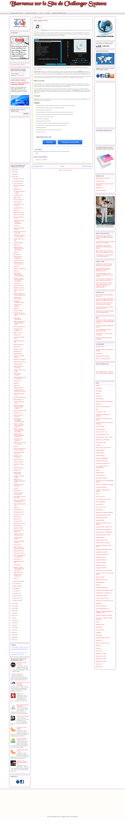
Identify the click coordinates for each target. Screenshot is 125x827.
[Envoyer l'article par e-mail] (37, 153)
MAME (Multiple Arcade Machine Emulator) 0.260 (19, 323)
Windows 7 (98, 645)
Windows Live (99, 651)
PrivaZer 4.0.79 (16, 346)
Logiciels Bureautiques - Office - (103, 534)
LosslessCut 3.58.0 (17, 521)
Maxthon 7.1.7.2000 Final (19, 268)
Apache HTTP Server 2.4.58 (19, 410)
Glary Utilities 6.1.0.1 (18, 195)
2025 (13, 172)
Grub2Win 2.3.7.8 (17, 413)
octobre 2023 (17, 183)
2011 (13, 630)
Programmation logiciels (101, 595)
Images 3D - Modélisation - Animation (105, 484)
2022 (13, 603)
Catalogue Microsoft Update (31, 13)
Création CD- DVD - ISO (101, 432)
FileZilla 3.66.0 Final (17, 364)
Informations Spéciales (101, 487)
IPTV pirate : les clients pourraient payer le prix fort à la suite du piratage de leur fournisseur (105, 322)
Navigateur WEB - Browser (102, 587)
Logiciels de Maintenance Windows (104, 549)
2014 (13, 622)
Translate (21, 75)
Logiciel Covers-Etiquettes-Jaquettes (104, 512)
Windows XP (99, 664)
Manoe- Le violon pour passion (103, 358)
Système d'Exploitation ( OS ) (103, 608)
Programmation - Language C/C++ (104, 593)
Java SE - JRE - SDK (100, 496)
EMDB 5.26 (16, 210)
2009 (13, 635)
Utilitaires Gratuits (100, 624)
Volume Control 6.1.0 (18, 459)
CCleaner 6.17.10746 (18, 462)
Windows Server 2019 (101, 661)
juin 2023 (16, 588)
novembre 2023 (17, 181)
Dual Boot (98, 445)
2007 (13, 639)
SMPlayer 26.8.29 (100, 181)
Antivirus (98, 393)
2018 (13, 613)
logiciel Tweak (99, 666)
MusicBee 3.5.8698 (17, 310)
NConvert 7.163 (17, 516)
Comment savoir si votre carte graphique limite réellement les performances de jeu (103, 269)
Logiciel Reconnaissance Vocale (103, 515)
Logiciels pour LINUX (100, 557)
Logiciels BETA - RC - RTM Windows (104, 532)
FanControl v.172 (17, 545)
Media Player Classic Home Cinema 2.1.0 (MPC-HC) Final (18, 249)
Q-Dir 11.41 (16, 578)
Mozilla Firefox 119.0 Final (19, 361)
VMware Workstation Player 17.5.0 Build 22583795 (18, 407)
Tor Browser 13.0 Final (18, 553)
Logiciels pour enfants (101, 567)
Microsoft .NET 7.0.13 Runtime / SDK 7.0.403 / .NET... (19, 314)
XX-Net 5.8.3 (16, 308)
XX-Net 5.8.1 (16, 507)
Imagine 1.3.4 (16, 266)
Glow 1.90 (15, 446)
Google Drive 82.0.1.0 (18, 572)
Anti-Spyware (99, 391)
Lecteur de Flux (99, 504)
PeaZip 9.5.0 (16, 383)
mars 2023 (16, 595)
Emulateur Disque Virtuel (101, 460)
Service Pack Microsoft (101, 606)
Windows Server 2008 (101, 653)
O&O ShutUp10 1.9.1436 (19, 326)
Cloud (97, 409)
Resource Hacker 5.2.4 (18, 199)
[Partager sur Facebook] (39, 149)
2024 (13, 174)
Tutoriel (97, 622)
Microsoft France (100, 346)
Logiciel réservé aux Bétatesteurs (103, 529)
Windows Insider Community (16, 13)
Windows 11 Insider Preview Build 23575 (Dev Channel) (18, 280)
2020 (13, 608)
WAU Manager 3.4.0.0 (18, 512)
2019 (13, 610)
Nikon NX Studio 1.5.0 (18, 399)
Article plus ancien (86, 166)
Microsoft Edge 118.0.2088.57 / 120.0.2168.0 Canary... (18, 420)
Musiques (98, 585)
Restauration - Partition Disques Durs (104, 600)
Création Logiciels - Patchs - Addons (104, 437)
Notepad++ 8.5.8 (17, 470)
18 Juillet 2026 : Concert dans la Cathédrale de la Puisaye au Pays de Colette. (104, 247)
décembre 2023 (17, 178)
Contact (41, 13)
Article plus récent (38, 166)
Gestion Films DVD (100, 475)
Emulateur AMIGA (100, 450)
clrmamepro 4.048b (17, 242)
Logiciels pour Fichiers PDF (102, 554)
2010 (13, 632)
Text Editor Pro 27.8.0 (18, 514)
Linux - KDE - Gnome (101, 507)
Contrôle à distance (100, 429)
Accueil (62, 166)
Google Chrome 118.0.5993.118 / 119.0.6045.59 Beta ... (18, 275)
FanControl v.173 (17, 283)
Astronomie (98, 396)
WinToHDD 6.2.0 (17, 335)
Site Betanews (99, 353)
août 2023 (16, 583)
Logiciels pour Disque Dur (102, 552)
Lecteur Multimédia (41, 151)
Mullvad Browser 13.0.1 (18, 288)
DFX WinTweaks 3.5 (17, 525)
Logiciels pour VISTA (100, 565)
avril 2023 (16, 593)
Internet (98, 494)
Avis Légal (47, 13)
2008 (13, 637)
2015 (13, 620)
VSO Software (99, 627)
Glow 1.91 (15, 252)
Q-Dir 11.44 (16, 225)
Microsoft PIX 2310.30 (18, 214)
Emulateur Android (100, 455)
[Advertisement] (20, 140)
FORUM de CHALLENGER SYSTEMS (58, 13)
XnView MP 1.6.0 (17, 559)
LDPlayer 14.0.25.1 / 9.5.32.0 (102, 178)
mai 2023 (16, 591)
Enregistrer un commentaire (41, 159)
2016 (13, 618)
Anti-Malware (99, 388)
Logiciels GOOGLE (100, 537)
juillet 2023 (16, 586)
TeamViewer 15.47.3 (18, 349)
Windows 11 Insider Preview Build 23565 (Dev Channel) (18, 569)
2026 (13, 169)
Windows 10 (99, 640)
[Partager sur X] (38, 149)
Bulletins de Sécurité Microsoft (103, 406)
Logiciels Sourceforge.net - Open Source (53, 151)
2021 (13, 606)
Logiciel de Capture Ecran (102, 517)
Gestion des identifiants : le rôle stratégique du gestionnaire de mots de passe (104, 275)
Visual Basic (98, 632)
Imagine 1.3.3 (16, 385)
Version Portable (65, 151)
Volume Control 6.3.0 (18, 344)
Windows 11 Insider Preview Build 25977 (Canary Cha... (18, 425)
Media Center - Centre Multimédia (104, 570)
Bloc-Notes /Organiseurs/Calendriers (104, 401)
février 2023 (17, 598)
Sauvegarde (98, 603)
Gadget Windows (100, 472)
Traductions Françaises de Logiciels (104, 615)
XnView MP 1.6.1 (17, 519)
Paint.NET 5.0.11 (17, 565)
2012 (13, 627)
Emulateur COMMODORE (102, 458)
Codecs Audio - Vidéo (101, 412)
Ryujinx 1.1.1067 (17, 197)
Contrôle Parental (100, 426)
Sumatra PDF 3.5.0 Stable (19, 359)
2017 (13, 615)
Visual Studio (99, 635)
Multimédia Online (100, 582)
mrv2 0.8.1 (15, 488)
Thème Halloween (17, 202)
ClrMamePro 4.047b (18, 387)
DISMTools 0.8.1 (99, 187)
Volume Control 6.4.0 (18, 260)
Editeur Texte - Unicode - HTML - (103, 447)
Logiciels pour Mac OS (101, 560)
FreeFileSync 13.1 (17, 351)
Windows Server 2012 (101, 656)
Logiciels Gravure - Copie (101, 540)
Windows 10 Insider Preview (102, 643)
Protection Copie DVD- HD (102, 598)
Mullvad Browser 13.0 (18, 551)
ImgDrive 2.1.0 (16, 245)
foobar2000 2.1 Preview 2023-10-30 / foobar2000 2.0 (19, 222)
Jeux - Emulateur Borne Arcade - (103, 499)
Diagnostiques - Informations (103, 439)
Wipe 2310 (15, 271)
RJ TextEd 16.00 (17, 254)
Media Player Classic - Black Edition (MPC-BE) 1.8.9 (22, 762)
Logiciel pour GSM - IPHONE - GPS (104, 527)
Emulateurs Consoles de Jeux (103, 463)
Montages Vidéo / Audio (101, 579)
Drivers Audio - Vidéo (101, 442)
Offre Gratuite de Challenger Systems (104, 590)
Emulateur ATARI (100, 453)
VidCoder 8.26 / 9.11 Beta (19, 523)
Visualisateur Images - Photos (103, 637)
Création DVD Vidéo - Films (102, 434)
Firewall (97, 470)
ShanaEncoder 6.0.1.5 (18, 285)
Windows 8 (98, 648)
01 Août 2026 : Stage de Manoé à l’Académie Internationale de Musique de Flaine (104, 237)
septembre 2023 (18, 581)
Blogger (76, 816)
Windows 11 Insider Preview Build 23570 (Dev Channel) (18, 430)
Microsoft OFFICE (100, 577)
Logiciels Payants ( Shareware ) (103, 542)
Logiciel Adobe (99, 509)
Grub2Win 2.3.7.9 (17, 189)
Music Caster (48, 137)
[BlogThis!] (36, 149)
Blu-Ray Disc (99, 404)
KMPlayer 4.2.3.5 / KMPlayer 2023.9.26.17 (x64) (19, 481)
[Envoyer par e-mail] (35, 149)
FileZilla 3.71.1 (20, 693)
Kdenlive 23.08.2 (17, 490)
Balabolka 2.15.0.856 (18, 528)
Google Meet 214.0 (18, 353)
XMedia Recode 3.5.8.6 (18, 212)
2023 (13, 176)
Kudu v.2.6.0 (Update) (101, 190)
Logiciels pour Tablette (101, 562)
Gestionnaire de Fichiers (101, 478)
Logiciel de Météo (100, 520)
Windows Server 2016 (101, 658)
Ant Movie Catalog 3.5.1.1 (17, 674)
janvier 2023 (17, 600)
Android (98, 385)
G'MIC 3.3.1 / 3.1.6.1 (18, 332)
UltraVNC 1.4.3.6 (17, 381)
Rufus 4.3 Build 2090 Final (19, 397)
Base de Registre (100, 398)
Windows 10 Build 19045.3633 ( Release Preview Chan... (19, 435)
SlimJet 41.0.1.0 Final (18, 467)
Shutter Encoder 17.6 (18, 509)
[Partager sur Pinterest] (41, 149)
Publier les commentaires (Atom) (65, 170)
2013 (13, 625)
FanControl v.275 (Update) (23, 716)
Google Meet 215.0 (18, 208)
